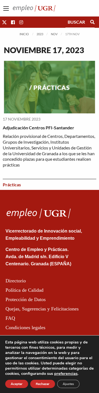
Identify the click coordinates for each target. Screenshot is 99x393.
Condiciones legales (25, 327)
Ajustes (68, 384)
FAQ (10, 318)
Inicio (24, 34)
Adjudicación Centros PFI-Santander (38, 127)
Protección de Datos (26, 299)
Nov (54, 34)
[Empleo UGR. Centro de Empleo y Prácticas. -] (34, 7)
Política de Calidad (24, 290)
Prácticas (12, 184)
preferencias (66, 373)
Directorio (16, 280)
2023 (40, 34)
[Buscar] (92, 22)
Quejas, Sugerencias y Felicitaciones (42, 309)
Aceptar (17, 384)
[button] (4, 22)
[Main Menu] (6, 8)
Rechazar (43, 384)
